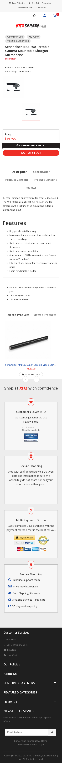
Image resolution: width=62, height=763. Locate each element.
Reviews (31, 188)
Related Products (17, 315)
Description (19, 172)
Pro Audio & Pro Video (18, 41)
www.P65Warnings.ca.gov (31, 744)
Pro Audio (34, 37)
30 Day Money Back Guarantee (32, 7)
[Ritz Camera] (31, 26)
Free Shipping (18, 3)
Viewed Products (44, 315)
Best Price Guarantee (41, 3)
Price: (8, 134)
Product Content (16, 180)
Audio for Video (15, 37)
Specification (41, 172)
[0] (55, 16)
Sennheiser (10, 58)
